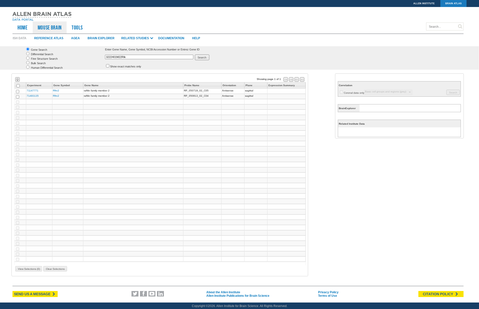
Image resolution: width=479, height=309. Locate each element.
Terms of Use (327, 296)
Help (196, 38)
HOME (22, 27)
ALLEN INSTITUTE (424, 3)
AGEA (75, 38)
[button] (202, 57)
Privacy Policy (328, 292)
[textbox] (149, 57)
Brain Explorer (101, 38)
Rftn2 (56, 90)
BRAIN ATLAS (453, 3)
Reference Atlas (48, 38)
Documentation (171, 38)
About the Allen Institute (223, 292)
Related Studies (135, 38)
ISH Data (19, 38)
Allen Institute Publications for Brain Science (237, 296)
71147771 (32, 90)
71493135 (33, 95)
